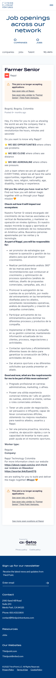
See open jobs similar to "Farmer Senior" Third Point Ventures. (27, 96)
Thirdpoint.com (9, 651)
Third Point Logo (7, 5)
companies (8, 52)
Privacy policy (21, 550)
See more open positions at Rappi (28, 521)
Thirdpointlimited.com (12, 656)
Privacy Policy (8, 670)
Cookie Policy (36, 670)
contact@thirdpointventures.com (18, 617)
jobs (21, 52)
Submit (45, 583)
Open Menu (51, 5)
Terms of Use (22, 670)
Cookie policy (34, 550)
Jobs (4, 635)
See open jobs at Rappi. (23, 91)
